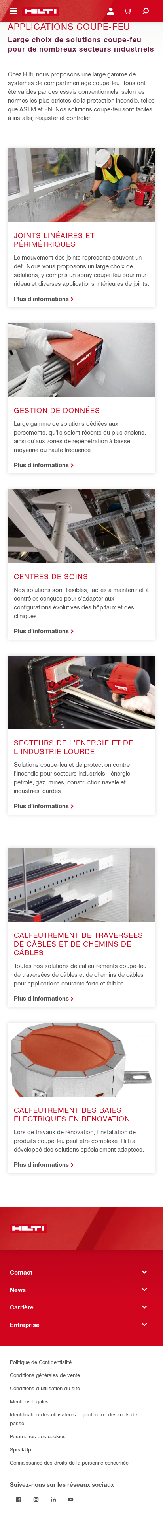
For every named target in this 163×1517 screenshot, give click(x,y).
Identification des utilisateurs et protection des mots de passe (73, 1418)
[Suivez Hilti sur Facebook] (18, 1499)
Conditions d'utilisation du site (45, 1388)
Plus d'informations (41, 298)
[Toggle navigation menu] (13, 11)
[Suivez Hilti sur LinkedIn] (53, 1499)
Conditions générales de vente (45, 1375)
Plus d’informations (41, 630)
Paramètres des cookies (38, 1436)
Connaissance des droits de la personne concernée (69, 1462)
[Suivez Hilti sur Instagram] (36, 1499)
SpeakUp (20, 1449)
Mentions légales (29, 1401)
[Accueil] (40, 11)
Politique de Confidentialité (41, 1362)
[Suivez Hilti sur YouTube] (71, 1499)
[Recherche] (145, 11)
